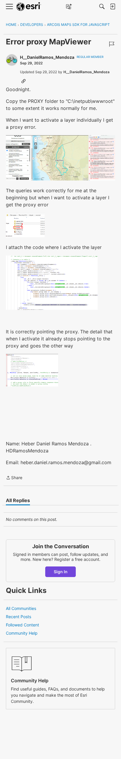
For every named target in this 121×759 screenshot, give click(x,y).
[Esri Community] (28, 6)
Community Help (22, 633)
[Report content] (111, 44)
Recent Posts (18, 616)
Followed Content (22, 624)
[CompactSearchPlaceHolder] (102, 6)
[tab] (17, 500)
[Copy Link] (23, 80)
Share (14, 478)
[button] (60, 158)
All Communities (21, 608)
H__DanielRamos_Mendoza (47, 57)
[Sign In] (112, 6)
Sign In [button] (61, 571)
